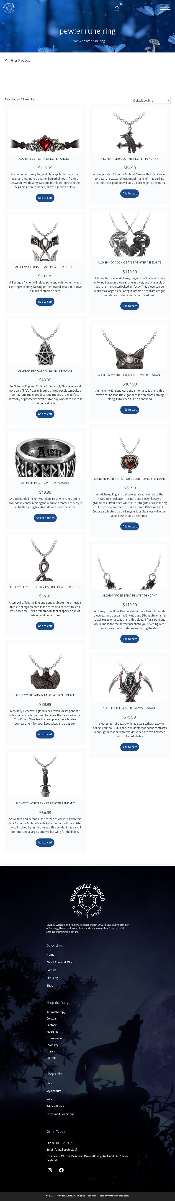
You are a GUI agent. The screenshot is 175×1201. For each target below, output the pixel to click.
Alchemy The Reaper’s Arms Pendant (130, 708)
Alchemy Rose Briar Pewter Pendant (129, 595)
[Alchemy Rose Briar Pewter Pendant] (130, 566)
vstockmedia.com (118, 1195)
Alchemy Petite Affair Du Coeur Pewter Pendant (129, 478)
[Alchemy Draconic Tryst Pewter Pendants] (130, 233)
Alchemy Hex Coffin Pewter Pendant (45, 370)
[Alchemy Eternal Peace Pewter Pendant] (45, 238)
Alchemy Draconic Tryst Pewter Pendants (130, 262)
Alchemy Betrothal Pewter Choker (45, 158)
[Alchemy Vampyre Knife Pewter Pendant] (45, 774)
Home (74, 41)
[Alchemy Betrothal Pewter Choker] (45, 130)
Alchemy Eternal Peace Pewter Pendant (45, 267)
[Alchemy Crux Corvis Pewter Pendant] (130, 130)
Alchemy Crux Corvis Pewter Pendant (129, 158)
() (65, 1143)
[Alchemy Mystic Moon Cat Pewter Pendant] (130, 346)
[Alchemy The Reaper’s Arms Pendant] (130, 679)
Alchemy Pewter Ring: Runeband (45, 483)
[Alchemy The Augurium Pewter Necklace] (45, 666)
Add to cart (45, 197)
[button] (164, 7)
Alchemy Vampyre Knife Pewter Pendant (45, 803)
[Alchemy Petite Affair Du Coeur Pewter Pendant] (130, 450)
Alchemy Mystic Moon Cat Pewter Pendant (130, 375)
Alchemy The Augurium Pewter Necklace (45, 695)
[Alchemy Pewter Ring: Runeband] (45, 454)
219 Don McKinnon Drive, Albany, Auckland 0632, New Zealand (87, 1158)
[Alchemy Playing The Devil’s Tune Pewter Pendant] (45, 558)
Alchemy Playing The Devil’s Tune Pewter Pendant (45, 587)
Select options (45, 517)
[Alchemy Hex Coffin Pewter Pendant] (45, 342)
